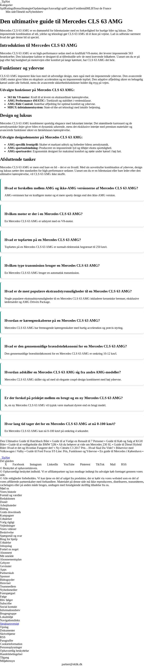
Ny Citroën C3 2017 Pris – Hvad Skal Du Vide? (84, 447)
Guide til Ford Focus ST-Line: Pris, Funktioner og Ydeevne (61, 451)
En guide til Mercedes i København (121, 451)
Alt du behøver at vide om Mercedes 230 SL (85, 444)
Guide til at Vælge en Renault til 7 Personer (78, 441)
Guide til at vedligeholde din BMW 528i (32, 444)
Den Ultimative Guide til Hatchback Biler (24, 441)
